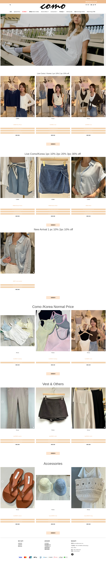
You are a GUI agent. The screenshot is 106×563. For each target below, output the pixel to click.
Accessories (54, 11)
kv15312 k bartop (53, 358)
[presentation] (2, 90)
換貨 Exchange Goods (79, 11)
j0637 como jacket (17, 281)
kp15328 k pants (17, 436)
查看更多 (53, 144)
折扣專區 (24, 11)
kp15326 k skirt (53, 436)
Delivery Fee (69, 11)
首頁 (11, 11)
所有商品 (61, 11)
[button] (2, 39)
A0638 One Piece (17, 124)
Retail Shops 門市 (91, 11)
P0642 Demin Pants (17, 205)
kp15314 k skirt (88, 436)
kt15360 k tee (88, 124)
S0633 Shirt (88, 205)
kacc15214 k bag (88, 515)
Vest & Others (44, 11)
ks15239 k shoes (17, 515)
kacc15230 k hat (53, 515)
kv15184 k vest (88, 358)
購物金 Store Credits (34, 11)
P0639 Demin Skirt (53, 205)
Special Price (17, 11)
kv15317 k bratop (17, 358)
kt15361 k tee (53, 124)
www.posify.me (92, 561)
